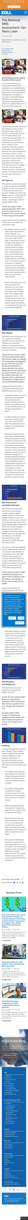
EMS (5, 1073)
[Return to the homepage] (6, 12)
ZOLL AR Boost (7, 1103)
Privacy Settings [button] (24, 1218)
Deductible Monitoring (10, 1114)
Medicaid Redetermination (11, 1118)
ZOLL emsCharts (8, 1078)
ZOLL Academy (7, 1174)
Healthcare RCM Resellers (10, 1132)
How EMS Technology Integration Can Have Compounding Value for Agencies (11, 1004)
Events (5, 1164)
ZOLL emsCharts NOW (10, 1079)
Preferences (19, 623)
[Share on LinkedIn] (23, 882)
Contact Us (6, 1172)
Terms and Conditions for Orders (11, 1201)
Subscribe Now (14, 6)
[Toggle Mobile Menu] (25, 13)
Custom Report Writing (10, 1088)
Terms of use (17, 1200)
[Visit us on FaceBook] (9, 1190)
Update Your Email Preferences (11, 1177)
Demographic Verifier (10, 1107)
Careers (6, 1159)
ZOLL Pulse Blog (8, 1146)
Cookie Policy (7, 612)
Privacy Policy (11, 1200)
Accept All (12, 618)
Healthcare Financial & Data (12, 1100)
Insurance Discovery (10, 1105)
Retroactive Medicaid (10, 1121)
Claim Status (8, 1116)
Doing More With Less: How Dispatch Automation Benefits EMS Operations (13, 964)
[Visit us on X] (18, 1190)
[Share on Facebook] (20, 882)
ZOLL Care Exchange (9, 1083)
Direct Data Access (8, 1092)
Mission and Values (8, 1157)
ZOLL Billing (7, 1081)
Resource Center (8, 1144)
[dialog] (14, 610)
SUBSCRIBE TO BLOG (10, 1055)
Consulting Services (8, 1085)
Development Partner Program (11, 1136)
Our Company (8, 1154)
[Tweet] (17, 882)
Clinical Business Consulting (11, 1090)
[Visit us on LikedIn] (13, 1190)
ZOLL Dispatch (7, 1076)
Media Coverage (8, 1148)
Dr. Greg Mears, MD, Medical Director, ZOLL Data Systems (8, 50)
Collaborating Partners (9, 1134)
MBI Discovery (8, 1120)
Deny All (21, 618)
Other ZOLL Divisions (9, 1162)
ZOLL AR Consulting (9, 1087)
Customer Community (9, 1176)
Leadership (6, 1160)
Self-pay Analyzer (9, 1112)
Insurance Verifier (9, 1109)
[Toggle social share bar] (24, 910)
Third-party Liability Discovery (12, 1110)
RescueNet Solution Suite (10, 1094)
